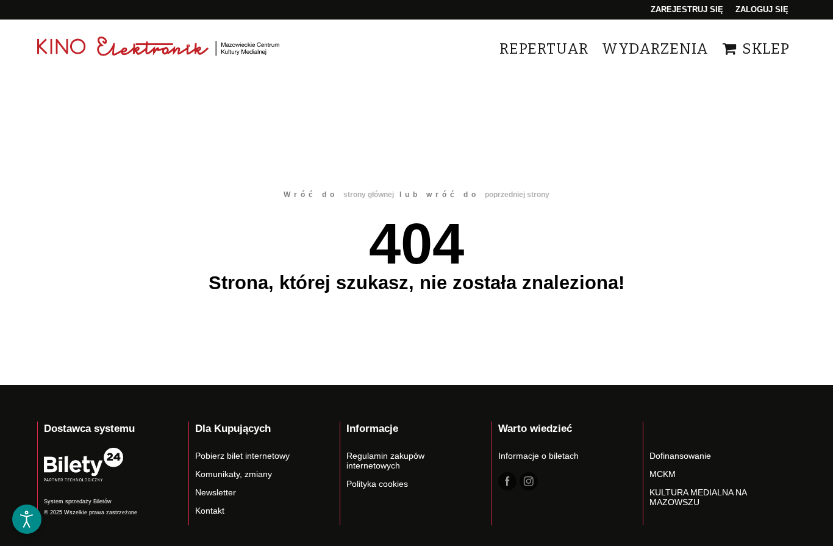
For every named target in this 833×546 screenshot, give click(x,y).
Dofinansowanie (680, 456)
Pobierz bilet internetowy (242, 456)
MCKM (662, 474)
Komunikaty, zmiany (233, 474)
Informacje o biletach (538, 456)
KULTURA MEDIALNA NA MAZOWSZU (697, 497)
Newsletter (215, 492)
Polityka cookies (377, 484)
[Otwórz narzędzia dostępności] (26, 519)
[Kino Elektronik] (159, 48)
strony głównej (368, 194)
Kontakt (209, 510)
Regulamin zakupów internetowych (385, 460)
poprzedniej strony (517, 194)
